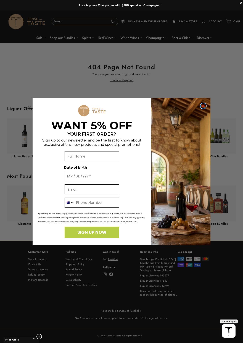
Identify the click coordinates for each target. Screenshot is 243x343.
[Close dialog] (203, 106)
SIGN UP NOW (91, 232)
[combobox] (69, 202)
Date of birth (75, 167)
